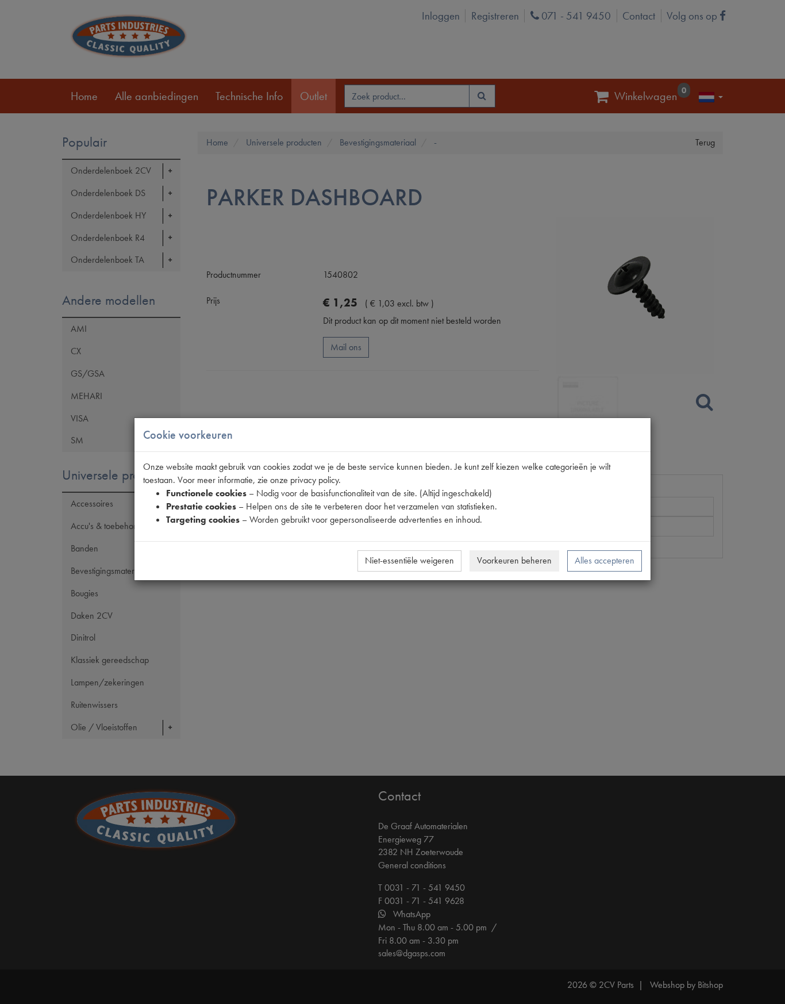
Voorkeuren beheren (514, 560)
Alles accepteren (604, 560)
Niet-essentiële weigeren (409, 560)
